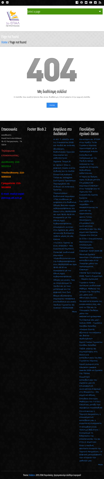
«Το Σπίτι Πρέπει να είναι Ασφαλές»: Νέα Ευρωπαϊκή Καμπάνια (63, 245)
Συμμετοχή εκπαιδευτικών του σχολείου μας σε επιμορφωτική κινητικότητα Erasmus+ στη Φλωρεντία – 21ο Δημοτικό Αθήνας (90, 386)
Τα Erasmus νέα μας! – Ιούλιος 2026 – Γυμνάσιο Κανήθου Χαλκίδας (90, 323)
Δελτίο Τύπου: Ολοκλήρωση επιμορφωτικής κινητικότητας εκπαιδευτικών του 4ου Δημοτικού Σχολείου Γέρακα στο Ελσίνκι (90, 226)
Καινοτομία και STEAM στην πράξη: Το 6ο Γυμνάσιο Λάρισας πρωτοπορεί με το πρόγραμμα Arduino (89, 145)
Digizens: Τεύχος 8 (61, 161)
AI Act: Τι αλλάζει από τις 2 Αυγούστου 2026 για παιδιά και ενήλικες (64, 142)
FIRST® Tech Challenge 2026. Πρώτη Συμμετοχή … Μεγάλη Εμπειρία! (90, 276)
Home (4, 42)
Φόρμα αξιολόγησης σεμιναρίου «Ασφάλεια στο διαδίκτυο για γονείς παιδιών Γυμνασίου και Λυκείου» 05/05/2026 (64, 301)
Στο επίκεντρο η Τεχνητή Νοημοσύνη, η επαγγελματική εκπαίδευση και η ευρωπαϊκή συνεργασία (90, 417)
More (74, 311)
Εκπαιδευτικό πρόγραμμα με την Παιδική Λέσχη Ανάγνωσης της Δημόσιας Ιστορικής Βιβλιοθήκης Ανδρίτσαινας (88, 164)
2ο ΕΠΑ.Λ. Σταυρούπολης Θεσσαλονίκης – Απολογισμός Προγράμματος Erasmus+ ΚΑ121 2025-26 (90, 244)
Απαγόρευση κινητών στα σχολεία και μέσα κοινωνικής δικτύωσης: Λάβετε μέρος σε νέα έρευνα (63, 233)
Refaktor (32, 475)
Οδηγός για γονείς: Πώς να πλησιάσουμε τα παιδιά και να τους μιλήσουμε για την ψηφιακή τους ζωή (64, 286)
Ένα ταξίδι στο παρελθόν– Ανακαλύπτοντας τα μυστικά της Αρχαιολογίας (88, 207)
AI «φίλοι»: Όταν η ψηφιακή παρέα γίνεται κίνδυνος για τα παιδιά (64, 168)
